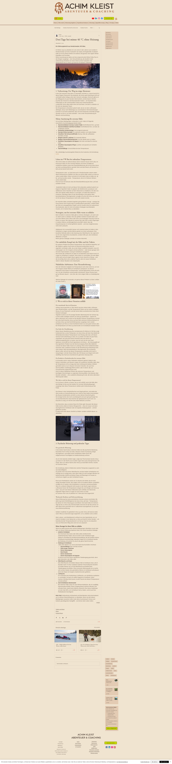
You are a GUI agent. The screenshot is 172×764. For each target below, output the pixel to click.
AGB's (94, 746)
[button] (116, 18)
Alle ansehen (97, 627)
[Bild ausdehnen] (63, 291)
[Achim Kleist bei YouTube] (93, 18)
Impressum (94, 741)
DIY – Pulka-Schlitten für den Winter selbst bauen (63, 645)
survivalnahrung (109, 663)
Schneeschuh (113, 675)
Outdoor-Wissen (59, 613)
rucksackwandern (109, 673)
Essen (115, 670)
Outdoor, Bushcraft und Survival (70, 27)
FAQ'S (78, 741)
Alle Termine (78, 743)
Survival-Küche (114, 661)
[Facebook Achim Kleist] (102, 18)
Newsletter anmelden (94, 749)
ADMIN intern (94, 748)
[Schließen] (170, 762)
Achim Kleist (86, 735)
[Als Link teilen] (66, 617)
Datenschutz (94, 743)
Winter (57, 611)
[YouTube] (115, 747)
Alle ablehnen (155, 762)
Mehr (91, 27)
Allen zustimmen (164, 762)
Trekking (107, 661)
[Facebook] (107, 747)
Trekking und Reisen (60, 609)
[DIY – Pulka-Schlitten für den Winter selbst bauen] (65, 636)
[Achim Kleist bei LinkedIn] (96, 18)
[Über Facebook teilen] (56, 617)
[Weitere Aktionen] (99, 35)
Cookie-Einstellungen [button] (145, 762)
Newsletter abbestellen (94, 751)
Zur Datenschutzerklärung (122, 762)
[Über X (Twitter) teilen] (59, 617)
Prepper (107, 668)
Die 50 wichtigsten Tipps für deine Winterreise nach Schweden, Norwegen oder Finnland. (89, 645)
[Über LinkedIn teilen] (63, 617)
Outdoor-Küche (84, 27)
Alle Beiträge (57, 27)
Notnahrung (108, 666)
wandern (114, 666)
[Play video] (78, 428)
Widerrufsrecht (94, 744)
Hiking (112, 668)
